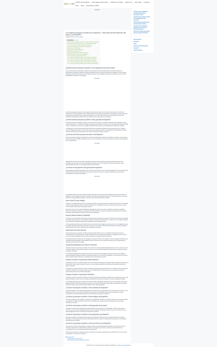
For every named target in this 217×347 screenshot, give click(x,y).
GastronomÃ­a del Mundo (140, 45)
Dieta (135, 43)
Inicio (77, 5)
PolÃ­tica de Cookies (116, 2)
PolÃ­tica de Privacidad (82, 2)
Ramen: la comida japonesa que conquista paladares (141, 31)
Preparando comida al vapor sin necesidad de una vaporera (141, 18)
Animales (136, 41)
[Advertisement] (97, 19)
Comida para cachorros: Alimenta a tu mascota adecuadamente (140, 27)
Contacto (147, 2)
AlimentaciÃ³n (70, 337)
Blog (82, 5)
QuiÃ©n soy (128, 2)
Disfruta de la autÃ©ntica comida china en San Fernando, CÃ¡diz (140, 13)
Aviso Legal (137, 2)
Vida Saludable (137, 50)
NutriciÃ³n (136, 48)
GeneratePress (127, 345)
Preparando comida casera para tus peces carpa (141, 22)
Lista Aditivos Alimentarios (100, 2)
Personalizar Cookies (92, 5)
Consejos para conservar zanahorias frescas (78, 340)
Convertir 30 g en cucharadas (74, 338)
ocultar (76, 40)
